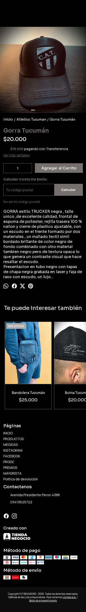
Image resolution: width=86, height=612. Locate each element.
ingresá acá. (70, 597)
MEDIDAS (10, 444)
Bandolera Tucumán (28, 393)
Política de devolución (20, 479)
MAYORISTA (12, 473)
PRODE (8, 462)
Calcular (68, 190)
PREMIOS (10, 467)
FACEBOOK (11, 456)
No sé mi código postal (21, 201)
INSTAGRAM (12, 450)
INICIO (8, 433)
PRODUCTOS (13, 439)
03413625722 (21, 502)
